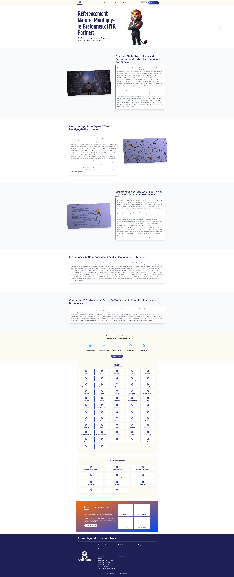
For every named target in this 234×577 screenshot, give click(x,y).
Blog (124, 2)
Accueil (99, 2)
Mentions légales (110, 573)
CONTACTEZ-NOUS (91, 525)
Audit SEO (100, 558)
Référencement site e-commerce (106, 564)
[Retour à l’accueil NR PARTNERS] (80, 3)
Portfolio (105, 2)
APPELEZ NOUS (117, 356)
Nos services (111, 2)
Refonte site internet (103, 566)
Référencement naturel (103, 552)
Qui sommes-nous (122, 550)
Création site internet (103, 550)
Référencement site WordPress (105, 560)
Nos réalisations (121, 554)
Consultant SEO (101, 556)
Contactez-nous (118, 2)
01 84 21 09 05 (144, 2)
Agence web (101, 548)
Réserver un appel (154, 2)
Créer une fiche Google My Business (106, 568)
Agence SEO (100, 554)
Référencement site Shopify (104, 562)
